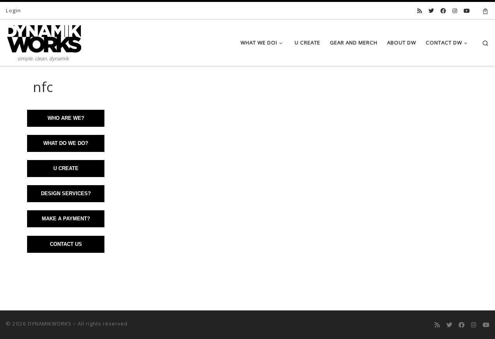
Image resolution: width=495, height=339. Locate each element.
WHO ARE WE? (66, 118)
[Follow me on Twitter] (431, 11)
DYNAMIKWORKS (50, 323)
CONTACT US (66, 244)
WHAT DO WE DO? (65, 143)
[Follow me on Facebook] (443, 11)
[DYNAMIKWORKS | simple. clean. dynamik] (43, 37)
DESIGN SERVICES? (66, 193)
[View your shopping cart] (485, 10)
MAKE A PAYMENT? (66, 218)
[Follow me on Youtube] (467, 11)
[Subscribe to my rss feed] (419, 11)
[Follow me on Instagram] (454, 11)
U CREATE (66, 168)
